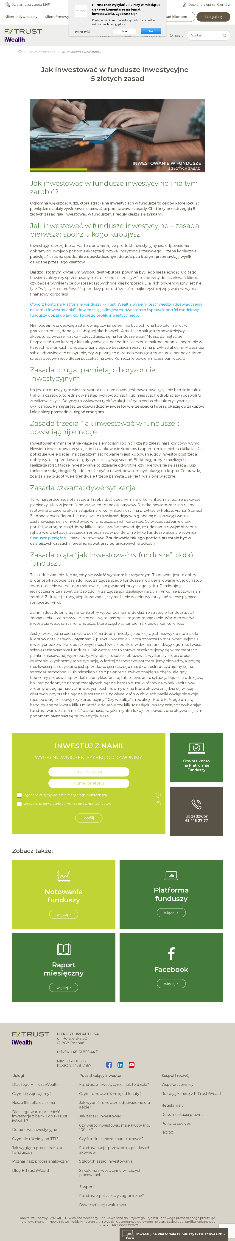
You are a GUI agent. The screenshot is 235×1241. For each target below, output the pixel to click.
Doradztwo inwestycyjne (34, 1130)
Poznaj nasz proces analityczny (40, 1161)
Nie (124, 31)
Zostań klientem (173, 17)
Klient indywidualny (21, 17)
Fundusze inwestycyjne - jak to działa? (114, 1084)
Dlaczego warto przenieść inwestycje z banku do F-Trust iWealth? (39, 1116)
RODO (167, 1132)
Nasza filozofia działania (33, 1102)
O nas (175, 35)
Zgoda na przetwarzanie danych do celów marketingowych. (91, 804)
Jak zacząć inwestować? (101, 1116)
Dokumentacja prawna (182, 1114)
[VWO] (91, 31)
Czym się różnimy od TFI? (35, 1139)
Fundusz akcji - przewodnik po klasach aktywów (114, 1150)
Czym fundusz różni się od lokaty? (110, 1094)
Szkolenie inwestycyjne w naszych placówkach (110, 1172)
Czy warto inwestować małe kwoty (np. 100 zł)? (114, 1127)
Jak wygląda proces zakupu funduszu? (38, 1150)
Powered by (80, 31)
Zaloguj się (213, 17)
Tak (151, 31)
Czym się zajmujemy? (32, 1094)
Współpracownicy (177, 1084)
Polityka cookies (175, 1123)
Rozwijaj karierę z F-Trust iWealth (192, 1094)
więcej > (63, 914)
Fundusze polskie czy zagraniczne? (111, 1196)
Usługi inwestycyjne (42, 51)
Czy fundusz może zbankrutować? (111, 1139)
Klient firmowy (57, 17)
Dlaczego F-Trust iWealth (35, 1084)
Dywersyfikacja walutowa (102, 1205)
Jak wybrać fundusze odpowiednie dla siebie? (114, 1104)
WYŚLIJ (89, 818)
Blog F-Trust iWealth (31, 1170)
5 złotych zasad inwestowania (105, 1161)
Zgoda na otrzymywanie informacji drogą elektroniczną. (91, 795)
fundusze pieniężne (48, 538)
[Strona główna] (23, 35)
